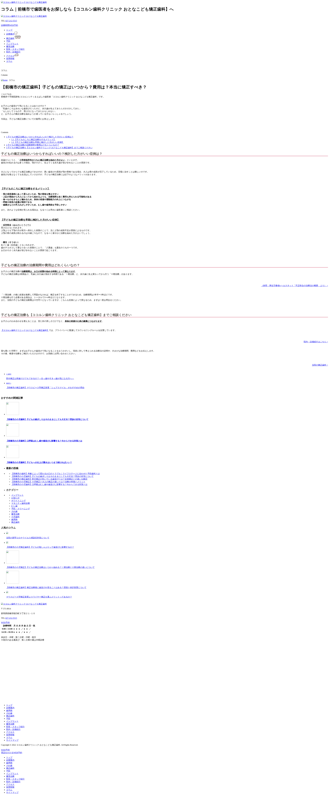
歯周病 (14, 519)
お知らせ (15, 498)
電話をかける (7, 753)
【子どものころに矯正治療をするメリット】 (33, 139)
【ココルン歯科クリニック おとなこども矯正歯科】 (25, 330)
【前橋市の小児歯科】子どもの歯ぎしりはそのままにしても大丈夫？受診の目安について (47, 419)
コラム (9, 61)
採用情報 (10, 58)
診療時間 (5, 25)
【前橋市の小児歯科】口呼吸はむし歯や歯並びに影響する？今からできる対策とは (44, 441)
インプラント (12, 44)
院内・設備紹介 (13, 52)
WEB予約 (13, 25)
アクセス (10, 56)
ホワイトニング (18, 500)
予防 (8, 41)
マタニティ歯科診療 (20, 503)
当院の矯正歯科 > (320, 365)
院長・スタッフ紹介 (15, 49)
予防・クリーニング (20, 509)
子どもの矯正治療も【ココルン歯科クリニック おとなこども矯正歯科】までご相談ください (49, 148)
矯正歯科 (10, 38)
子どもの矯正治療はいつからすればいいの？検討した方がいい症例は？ (40, 137)
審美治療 (10, 46)
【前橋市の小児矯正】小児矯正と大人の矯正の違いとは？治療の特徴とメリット (48, 482)
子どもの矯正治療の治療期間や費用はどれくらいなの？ (32, 145)
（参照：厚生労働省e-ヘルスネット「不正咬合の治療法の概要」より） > (294, 285)
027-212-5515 (11, 21)
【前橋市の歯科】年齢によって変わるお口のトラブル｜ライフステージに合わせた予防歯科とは (55, 473)
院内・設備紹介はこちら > (316, 342)
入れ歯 (14, 511)
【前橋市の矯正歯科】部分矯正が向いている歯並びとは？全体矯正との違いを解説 (49, 479)
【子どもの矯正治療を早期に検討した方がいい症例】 (37, 142)
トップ (9, 30)
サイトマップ (12, 740)
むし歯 (14, 506)
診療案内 (10, 34)
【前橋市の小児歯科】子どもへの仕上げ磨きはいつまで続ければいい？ (39, 462)
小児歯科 (15, 517)
